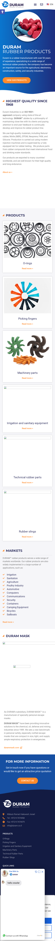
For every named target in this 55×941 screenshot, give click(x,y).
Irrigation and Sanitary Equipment (17, 846)
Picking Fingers (9, 842)
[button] (2, 11)
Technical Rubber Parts (13, 853)
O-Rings (6, 838)
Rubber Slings (9, 857)
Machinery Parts (10, 850)
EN (51, 4)
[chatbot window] (23, 904)
